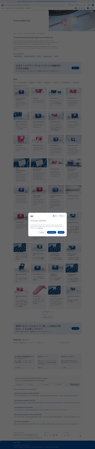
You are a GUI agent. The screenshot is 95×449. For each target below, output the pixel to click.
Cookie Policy (40, 228)
